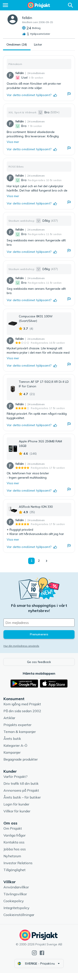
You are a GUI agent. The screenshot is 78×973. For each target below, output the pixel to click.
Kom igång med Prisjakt (22, 704)
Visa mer (13, 141)
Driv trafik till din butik (21, 783)
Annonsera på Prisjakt (21, 790)
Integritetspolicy (16, 908)
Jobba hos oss (14, 849)
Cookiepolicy (13, 901)
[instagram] (34, 953)
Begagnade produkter (20, 759)
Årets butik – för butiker (22, 797)
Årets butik (12, 738)
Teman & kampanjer (19, 731)
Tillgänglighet (14, 870)
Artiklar (9, 718)
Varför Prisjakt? (15, 776)
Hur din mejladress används (21, 645)
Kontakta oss (13, 842)
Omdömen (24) (16, 44)
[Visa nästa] (46, 561)
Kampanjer (12, 752)
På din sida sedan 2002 (22, 711)
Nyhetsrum (12, 856)
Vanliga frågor (14, 835)
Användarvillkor (16, 887)
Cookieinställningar (18, 915)
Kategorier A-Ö (15, 745)
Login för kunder (16, 804)
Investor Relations (17, 863)
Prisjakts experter (17, 725)
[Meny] (5, 5)
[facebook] (42, 953)
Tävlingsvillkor (15, 894)
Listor (38, 44)
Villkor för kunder (16, 811)
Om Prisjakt (12, 828)
